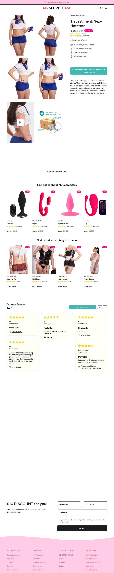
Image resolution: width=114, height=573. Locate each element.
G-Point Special (39, 562)
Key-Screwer (62, 279)
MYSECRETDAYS (66, 555)
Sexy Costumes (67, 240)
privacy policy (64, 522)
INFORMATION (13, 550)
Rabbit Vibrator (92, 555)
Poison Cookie (89, 279)
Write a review (82, 307)
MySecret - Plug (63, 223)
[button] (101, 7)
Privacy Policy (12, 570)
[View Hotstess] (20, 122)
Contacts (10, 562)
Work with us (38, 570)
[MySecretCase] (57, 8)
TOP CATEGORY (66, 550)
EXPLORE (37, 550)
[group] (57, 2)
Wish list (36, 559)
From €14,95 (88, 286)
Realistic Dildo (91, 559)
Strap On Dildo (91, 570)
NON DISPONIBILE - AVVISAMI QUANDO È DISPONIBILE (89, 70)
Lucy (85, 223)
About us (10, 559)
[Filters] (99, 307)
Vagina (61, 559)
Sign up (82, 528)
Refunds (10, 566)
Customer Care (13, 555)
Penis (61, 566)
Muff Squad (36, 279)
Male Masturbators (93, 562)
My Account (38, 555)
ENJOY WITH (91, 550)
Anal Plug (89, 566)
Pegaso (34, 223)
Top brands (37, 566)
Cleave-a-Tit (11, 279)
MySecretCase (68, 184)
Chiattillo (10, 223)
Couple (62, 562)
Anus (61, 570)
